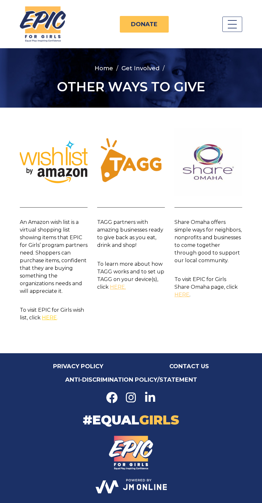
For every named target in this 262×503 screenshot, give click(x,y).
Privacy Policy (78, 366)
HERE (49, 318)
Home (104, 68)
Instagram (131, 398)
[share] (208, 162)
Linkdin (150, 398)
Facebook (112, 398)
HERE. (118, 287)
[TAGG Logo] (131, 162)
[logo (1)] (54, 162)
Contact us (189, 366)
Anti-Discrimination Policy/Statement (131, 379)
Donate (144, 24)
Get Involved (140, 68)
